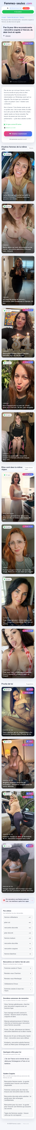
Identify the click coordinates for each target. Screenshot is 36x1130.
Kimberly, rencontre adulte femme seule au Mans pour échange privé (16, 1043)
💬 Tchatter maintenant (18, 134)
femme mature (9, 938)
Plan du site (26, 1123)
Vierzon (22, 17)
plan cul (7, 922)
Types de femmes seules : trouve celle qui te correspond (16, 1114)
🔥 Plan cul (26, 8)
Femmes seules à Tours (13, 968)
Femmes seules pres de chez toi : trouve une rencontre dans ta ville (16, 1091)
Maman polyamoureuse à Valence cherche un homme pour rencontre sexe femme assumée (16, 1023)
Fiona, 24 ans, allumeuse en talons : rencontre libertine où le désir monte (17, 1030)
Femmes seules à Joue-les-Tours (14, 990)
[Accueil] (7, 8)
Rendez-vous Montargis (13, 979)
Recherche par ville (16, 8)
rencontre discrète (11, 943)
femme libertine (10, 954)
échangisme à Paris (19, 1061)
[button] (18, 62)
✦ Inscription (18, 12)
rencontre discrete (11, 928)
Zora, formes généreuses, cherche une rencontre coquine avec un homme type (16, 1006)
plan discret (8, 933)
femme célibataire (11, 917)
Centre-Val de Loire (12, 17)
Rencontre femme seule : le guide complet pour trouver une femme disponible (16, 1083)
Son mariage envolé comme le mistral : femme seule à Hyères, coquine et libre (16, 1015)
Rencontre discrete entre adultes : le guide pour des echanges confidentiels (17, 1098)
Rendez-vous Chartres (12, 973)
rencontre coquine (11, 949)
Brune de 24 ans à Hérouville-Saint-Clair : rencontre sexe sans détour (17, 1037)
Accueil (4, 17)
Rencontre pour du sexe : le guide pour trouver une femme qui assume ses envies (17, 1107)
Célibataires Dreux (11, 984)
